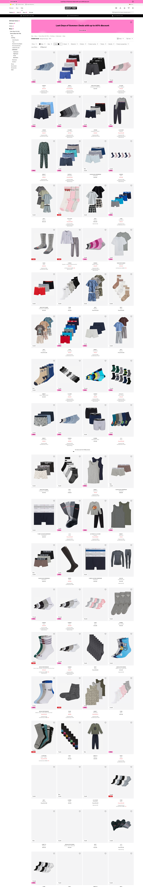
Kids (22, 8)
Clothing (52, 36)
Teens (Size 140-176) (44, 36)
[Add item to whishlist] (54, 52)
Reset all (44, 47)
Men (17, 8)
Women (11, 8)
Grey (64, 36)
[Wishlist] (129, 8)
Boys (36, 36)
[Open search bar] (113, 12)
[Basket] (133, 8)
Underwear (58, 36)
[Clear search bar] (132, 12)
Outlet (13, 4)
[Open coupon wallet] (116, 8)
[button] (120, 38)
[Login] (120, 8)
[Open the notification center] (124, 8)
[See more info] (44, 93)
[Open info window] (133, 2)
